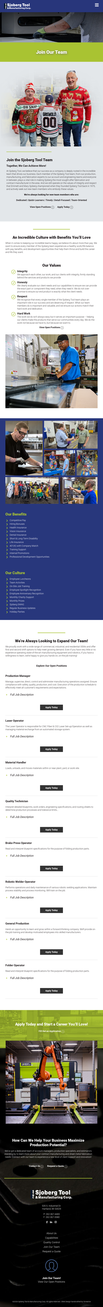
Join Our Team (51, 1246)
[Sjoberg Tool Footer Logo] (51, 1189)
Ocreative (87, 1302)
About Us (51, 1233)
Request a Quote (55, 1166)
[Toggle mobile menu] (97, 5)
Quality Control (51, 1242)
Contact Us (35, 1166)
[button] (51, 695)
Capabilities (51, 1237)
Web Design (66, 1302)
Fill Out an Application (50, 1031)
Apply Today (51, 707)
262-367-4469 (53, 1214)
